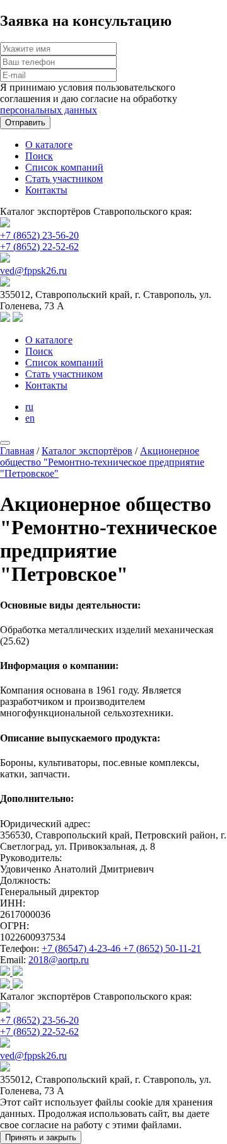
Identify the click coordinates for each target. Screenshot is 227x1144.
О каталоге (49, 144)
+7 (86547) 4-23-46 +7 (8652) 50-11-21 (121, 948)
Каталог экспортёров (87, 450)
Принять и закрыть (40, 1137)
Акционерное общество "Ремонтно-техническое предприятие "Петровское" (102, 462)
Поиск (39, 156)
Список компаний (64, 167)
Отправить (25, 122)
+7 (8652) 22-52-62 (39, 246)
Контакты (46, 190)
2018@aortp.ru (58, 959)
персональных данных (48, 110)
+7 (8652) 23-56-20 (39, 235)
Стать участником (64, 178)
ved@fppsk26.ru (33, 270)
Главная (17, 450)
